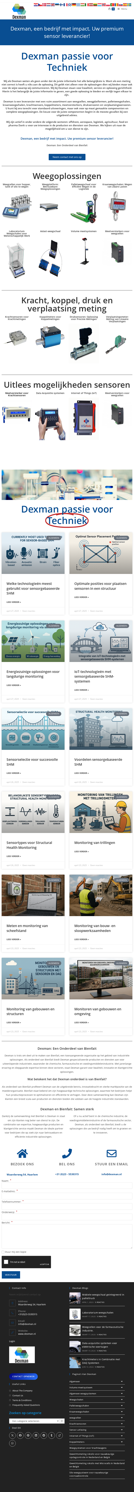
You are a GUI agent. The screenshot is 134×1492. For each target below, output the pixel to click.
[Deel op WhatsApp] (12, 1443)
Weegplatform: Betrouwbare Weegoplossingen (50, 186)
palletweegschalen (119, 101)
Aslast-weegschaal (50, 231)
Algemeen (74, 1381)
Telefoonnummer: (13, 1201)
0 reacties (99, 1302)
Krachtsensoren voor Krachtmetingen (17, 318)
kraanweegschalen (14, 104)
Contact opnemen (23, 1376)
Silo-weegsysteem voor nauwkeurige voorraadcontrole (88, 1474)
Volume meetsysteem (80, 1387)
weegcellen (79, 101)
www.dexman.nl (27, 1333)
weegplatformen (97, 101)
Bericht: (7, 1222)
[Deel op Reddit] (44, 1435)
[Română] (117, 4)
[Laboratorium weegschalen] (75, 1314)
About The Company (22, 1390)
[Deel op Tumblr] (51, 1435)
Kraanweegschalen (79, 1411)
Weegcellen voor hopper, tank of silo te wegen (17, 185)
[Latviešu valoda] (91, 4)
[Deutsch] (74, 4)
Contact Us (17, 1395)
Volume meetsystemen (84, 231)
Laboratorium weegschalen (98, 1312)
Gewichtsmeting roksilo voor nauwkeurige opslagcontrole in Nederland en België (91, 1455)
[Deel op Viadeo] (59, 1435)
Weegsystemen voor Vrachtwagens (88, 1447)
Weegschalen (76, 1399)
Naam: (6, 1180)
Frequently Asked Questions (26, 1404)
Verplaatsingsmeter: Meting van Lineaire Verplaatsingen (117, 319)
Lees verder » (14, 602)
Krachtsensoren (77, 1423)
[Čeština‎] (40, 4)
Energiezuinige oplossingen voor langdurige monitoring (33, 674)
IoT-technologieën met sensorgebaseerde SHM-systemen (94, 676)
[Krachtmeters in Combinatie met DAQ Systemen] (75, 1362)
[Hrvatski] (36, 4)
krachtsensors (34, 104)
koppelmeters (52, 104)
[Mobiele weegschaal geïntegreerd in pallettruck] (75, 1298)
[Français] (66, 4)
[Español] (125, 4)
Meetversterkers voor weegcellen (117, 232)
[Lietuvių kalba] (95, 4)
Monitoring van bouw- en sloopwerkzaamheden (94, 928)
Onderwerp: (9, 1212)
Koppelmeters (76, 1441)
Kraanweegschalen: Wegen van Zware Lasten (117, 185)
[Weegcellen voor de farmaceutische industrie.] (75, 1330)
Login (12, 1341)
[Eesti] (57, 4)
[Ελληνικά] (78, 4)
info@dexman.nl (27, 1324)
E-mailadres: (10, 1191)
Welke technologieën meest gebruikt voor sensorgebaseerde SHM (33, 588)
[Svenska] (129, 4)
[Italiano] (87, 4)
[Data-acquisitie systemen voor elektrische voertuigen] (75, 1346)
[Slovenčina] (121, 4)
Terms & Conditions (22, 1400)
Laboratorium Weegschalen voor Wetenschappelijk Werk (17, 233)
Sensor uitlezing (77, 1429)
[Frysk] (70, 4)
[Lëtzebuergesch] (100, 4)
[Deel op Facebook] (20, 1435)
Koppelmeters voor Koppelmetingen (50, 318)
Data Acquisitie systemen (50, 393)
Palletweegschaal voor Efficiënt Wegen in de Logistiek (83, 186)
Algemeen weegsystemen (82, 1393)
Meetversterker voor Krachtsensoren (16, 394)
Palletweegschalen (79, 1405)
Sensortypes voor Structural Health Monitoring (29, 845)
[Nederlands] (49, 4)
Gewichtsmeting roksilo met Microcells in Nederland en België (97, 1465)
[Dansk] (44, 4)
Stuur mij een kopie (15, 1251)
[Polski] (108, 4)
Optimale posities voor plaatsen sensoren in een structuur (100, 586)
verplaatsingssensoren (117, 104)
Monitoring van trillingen (94, 842)
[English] (53, 4)
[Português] (112, 4)
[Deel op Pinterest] (28, 1435)
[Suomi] (61, 4)
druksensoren (91, 104)
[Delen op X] (12, 1435)
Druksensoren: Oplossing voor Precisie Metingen (84, 318)
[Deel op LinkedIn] (36, 1435)
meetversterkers (72, 104)
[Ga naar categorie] (62, 1421)
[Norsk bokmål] (104, 4)
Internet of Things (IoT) (84, 393)
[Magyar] (83, 4)
